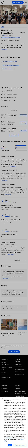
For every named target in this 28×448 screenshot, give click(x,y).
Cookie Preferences (20, 445)
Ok (10, 445)
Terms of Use (9, 437)
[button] (25, 399)
